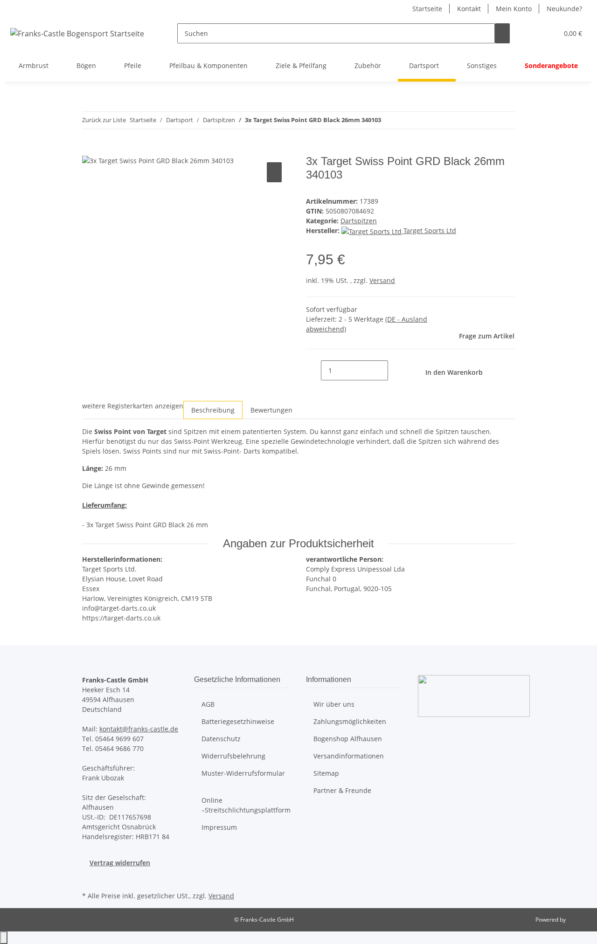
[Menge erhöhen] (395, 370)
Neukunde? (564, 8)
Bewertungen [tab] (271, 410)
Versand (382, 280)
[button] (532, 33)
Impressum (219, 827)
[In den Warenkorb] (89, 150)
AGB (208, 704)
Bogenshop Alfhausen (347, 738)
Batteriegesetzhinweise (237, 721)
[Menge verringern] (313, 370)
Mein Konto (514, 8)
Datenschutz (221, 738)
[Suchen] (502, 33)
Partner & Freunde (342, 790)
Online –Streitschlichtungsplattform (246, 805)
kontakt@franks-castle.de (138, 728)
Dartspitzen (358, 220)
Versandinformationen (348, 755)
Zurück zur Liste (104, 120)
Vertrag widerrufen (120, 862)
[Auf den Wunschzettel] (274, 172)
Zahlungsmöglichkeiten (349, 721)
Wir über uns (333, 704)
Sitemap (326, 773)
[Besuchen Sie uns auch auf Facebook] (89, 878)
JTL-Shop (578, 919)
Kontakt (469, 8)
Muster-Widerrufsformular (243, 773)
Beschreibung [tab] (213, 410)
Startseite (427, 8)
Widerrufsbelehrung (233, 755)
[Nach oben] (3, 937)
